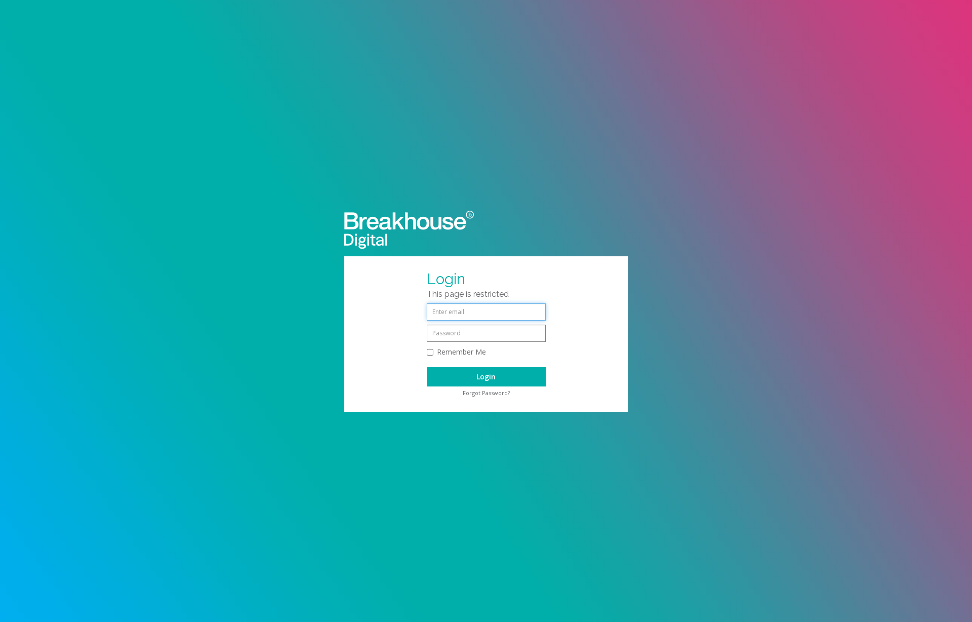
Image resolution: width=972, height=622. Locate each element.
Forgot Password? (486, 393)
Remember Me (461, 352)
